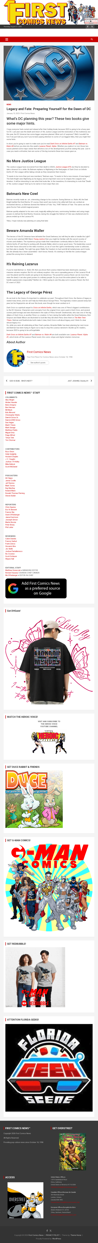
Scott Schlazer (11, 556)
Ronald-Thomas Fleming (15, 493)
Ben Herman (10, 407)
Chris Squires (10, 507)
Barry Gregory (10, 405)
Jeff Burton (9, 483)
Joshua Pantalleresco (13, 551)
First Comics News (28, 113)
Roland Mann (10, 491)
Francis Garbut (11, 541)
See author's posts (38, 363)
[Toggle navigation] (7, 39)
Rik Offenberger (11, 575)
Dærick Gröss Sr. (11, 417)
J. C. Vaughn (10, 459)
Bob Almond (10, 412)
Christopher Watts (12, 415)
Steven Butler (10, 496)
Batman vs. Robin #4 (43, 334)
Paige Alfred (10, 435)
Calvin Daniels (10, 539)
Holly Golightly (10, 454)
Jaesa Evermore (11, 517)
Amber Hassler (11, 402)
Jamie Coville (10, 481)
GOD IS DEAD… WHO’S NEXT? (21, 381)
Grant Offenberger (12, 515)
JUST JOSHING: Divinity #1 (78, 381)
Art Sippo (9, 478)
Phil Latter (9, 527)
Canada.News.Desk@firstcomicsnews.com (65, 1202)
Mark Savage (10, 427)
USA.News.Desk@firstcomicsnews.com (64, 1187)
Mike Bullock (10, 464)
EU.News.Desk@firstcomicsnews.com (63, 1215)
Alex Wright (9, 400)
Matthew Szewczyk (13, 570)
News (9, 104)
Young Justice (39, 239)
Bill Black (8, 410)
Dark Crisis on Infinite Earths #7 (62, 144)
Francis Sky (9, 512)
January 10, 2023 (13, 113)
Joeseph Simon (11, 520)
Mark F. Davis (10, 425)
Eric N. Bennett (11, 510)
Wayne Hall (9, 559)
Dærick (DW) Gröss (12, 420)
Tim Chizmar (10, 440)
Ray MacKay (10, 488)
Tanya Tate (9, 438)
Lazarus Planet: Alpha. (48, 146)
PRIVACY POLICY (53, 1235)
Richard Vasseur (11, 573)
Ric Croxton (10, 554)
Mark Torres (10, 486)
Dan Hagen (9, 422)
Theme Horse (76, 1235)
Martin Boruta (10, 522)
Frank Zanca (10, 544)
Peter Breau (10, 525)
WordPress (56, 1239)
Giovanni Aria (10, 546)
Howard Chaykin (11, 457)
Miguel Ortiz (10, 433)
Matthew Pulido (11, 430)
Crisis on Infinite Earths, (42, 307)
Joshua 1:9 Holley (12, 462)
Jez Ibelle (9, 549)
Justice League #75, (63, 167)
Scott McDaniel (11, 467)
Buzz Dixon (9, 451)
